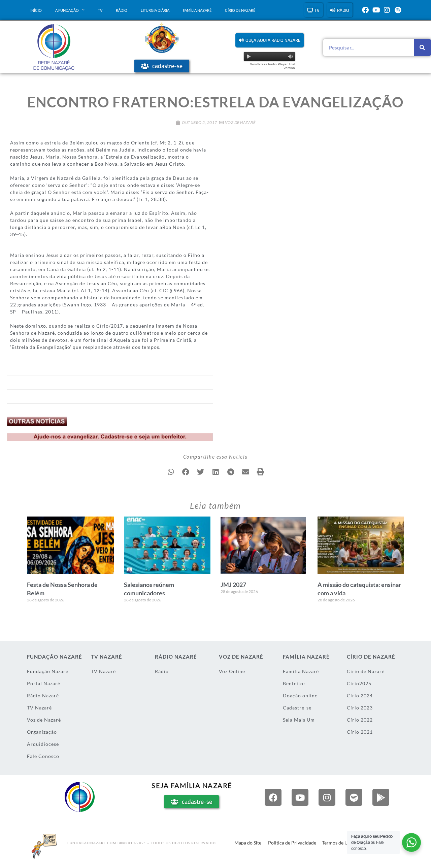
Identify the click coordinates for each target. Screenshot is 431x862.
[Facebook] (365, 10)
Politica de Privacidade (292, 843)
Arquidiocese (43, 744)
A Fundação (67, 10)
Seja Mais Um (299, 720)
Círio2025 (359, 683)
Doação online (300, 695)
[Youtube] (376, 10)
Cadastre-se (297, 707)
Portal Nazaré (43, 683)
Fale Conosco (43, 756)
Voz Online (232, 671)
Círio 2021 (360, 732)
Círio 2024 (360, 695)
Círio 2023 (360, 707)
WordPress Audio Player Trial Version (272, 66)
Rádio (121, 10)
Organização (42, 732)
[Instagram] (387, 10)
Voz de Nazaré (240, 122)
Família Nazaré (197, 10)
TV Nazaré (39, 707)
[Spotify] (397, 10)
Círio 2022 (360, 720)
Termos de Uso (337, 843)
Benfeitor (294, 683)
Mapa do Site (247, 843)
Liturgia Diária (155, 10)
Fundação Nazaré (47, 671)
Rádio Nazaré (43, 695)
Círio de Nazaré (240, 10)
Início (36, 10)
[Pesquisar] (422, 47)
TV (100, 10)
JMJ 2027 (233, 584)
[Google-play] (380, 797)
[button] (269, 40)
